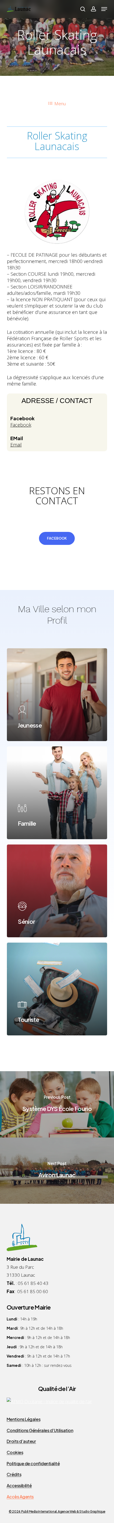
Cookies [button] (15, 1452)
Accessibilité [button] (19, 1485)
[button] (104, 9)
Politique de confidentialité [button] (33, 1463)
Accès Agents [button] (20, 1496)
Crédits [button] (14, 1474)
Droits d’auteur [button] (21, 1441)
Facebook (20, 425)
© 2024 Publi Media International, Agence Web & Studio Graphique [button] (57, 1511)
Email (16, 444)
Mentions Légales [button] (23, 1419)
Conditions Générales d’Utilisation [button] (40, 1430)
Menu (60, 103)
